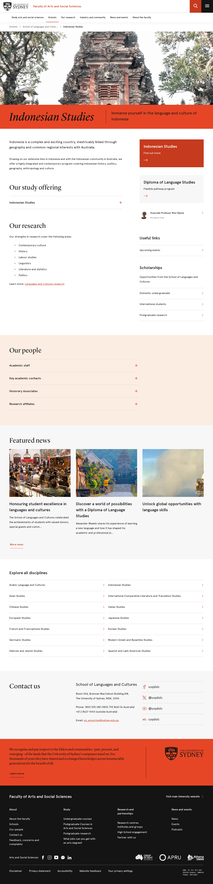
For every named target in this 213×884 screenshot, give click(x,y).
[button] (195, 6)
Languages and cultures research (44, 284)
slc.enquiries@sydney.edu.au (101, 720)
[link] (13, 27)
